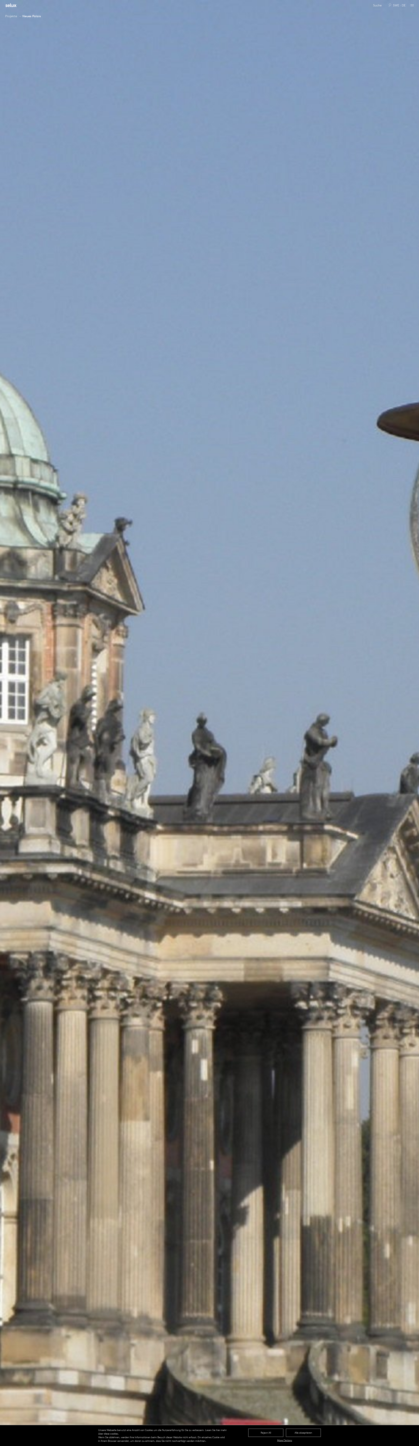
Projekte (11, 16)
